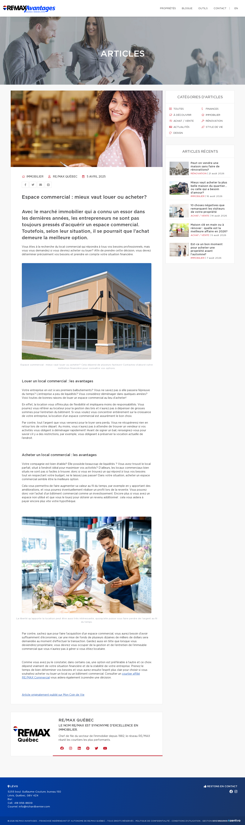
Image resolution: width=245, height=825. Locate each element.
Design (178, 133)
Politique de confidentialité (153, 821)
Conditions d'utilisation (186, 821)
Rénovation (214, 121)
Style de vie (214, 127)
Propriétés (168, 8)
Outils (203, 8)
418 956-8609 (23, 803)
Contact (220, 8)
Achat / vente (183, 121)
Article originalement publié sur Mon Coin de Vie (53, 695)
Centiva (234, 820)
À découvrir (182, 115)
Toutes (178, 109)
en (236, 8)
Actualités (181, 127)
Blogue (187, 8)
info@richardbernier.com (34, 807)
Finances (212, 109)
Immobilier (34, 176)
